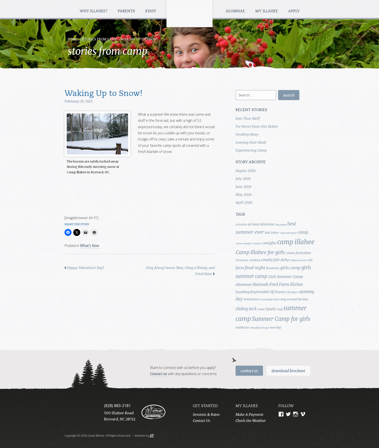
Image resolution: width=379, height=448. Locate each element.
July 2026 (243, 178)
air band (253, 224)
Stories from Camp (99, 39)
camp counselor (244, 243)
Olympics (292, 292)
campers (257, 243)
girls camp (290, 267)
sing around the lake (294, 299)
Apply (294, 11)
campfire (269, 243)
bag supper (280, 224)
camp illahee (296, 242)
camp (302, 232)
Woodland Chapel (259, 327)
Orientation (251, 299)
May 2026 (244, 194)
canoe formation (298, 253)
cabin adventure (288, 233)
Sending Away (247, 134)
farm (240, 268)
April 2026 (244, 202)
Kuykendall (259, 292)
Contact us (158, 374)
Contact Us (249, 370)
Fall (310, 260)
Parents (127, 11)
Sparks (271, 309)
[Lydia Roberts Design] (152, 435)
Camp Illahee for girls (260, 252)
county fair (270, 259)
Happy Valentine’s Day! (85, 268)
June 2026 (243, 186)
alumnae (267, 224)
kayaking (242, 292)
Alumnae (236, 11)
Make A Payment (249, 414)
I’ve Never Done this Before (257, 126)
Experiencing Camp (251, 150)
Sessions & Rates (206, 414)
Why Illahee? (94, 11)
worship (275, 327)
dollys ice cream (299, 260)
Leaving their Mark (251, 142)
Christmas (242, 260)
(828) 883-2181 (117, 405)
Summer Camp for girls (281, 318)
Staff (151, 11)
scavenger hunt (269, 299)
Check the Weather (251, 420)
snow (261, 309)
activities (241, 224)
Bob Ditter (272, 233)
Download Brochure (288, 370)
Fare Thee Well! (248, 118)
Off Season (278, 292)
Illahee (296, 284)
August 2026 (246, 170)
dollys (285, 260)
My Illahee (267, 11)
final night (255, 267)
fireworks (272, 268)
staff (279, 309)
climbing (254, 260)
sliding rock (246, 308)
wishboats (243, 327)
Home (73, 39)
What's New (89, 245)
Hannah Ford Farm (270, 284)
